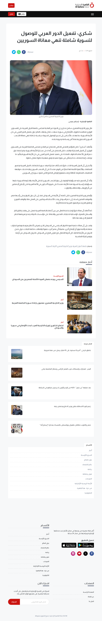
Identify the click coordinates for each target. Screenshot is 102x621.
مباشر (11, 5)
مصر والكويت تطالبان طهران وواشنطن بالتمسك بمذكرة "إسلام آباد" (65, 425)
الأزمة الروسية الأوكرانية (83, 483)
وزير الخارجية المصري (64, 246)
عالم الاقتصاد (87, 465)
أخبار (90, 450)
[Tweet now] (85, 553)
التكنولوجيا (88, 493)
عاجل (11, 14)
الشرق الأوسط (86, 455)
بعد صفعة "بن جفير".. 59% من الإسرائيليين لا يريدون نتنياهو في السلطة (65, 388)
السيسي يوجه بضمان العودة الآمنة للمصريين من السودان (37, 279)
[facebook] (24, 52)
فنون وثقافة (87, 474)
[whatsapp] (19, 52)
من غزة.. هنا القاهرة (84, 488)
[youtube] (79, 553)
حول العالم (88, 460)
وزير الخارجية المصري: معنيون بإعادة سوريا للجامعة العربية (37, 303)
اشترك (14, 602)
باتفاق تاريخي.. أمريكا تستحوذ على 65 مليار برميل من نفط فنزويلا (67, 350)
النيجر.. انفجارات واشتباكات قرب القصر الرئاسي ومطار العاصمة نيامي (66, 369)
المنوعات (88, 479)
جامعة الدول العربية (79, 246)
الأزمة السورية (51, 246)
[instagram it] (73, 553)
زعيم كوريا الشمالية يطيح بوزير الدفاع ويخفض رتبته (72, 406)
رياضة (90, 469)
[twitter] (14, 52)
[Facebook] (92, 553)
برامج (23, 14)
